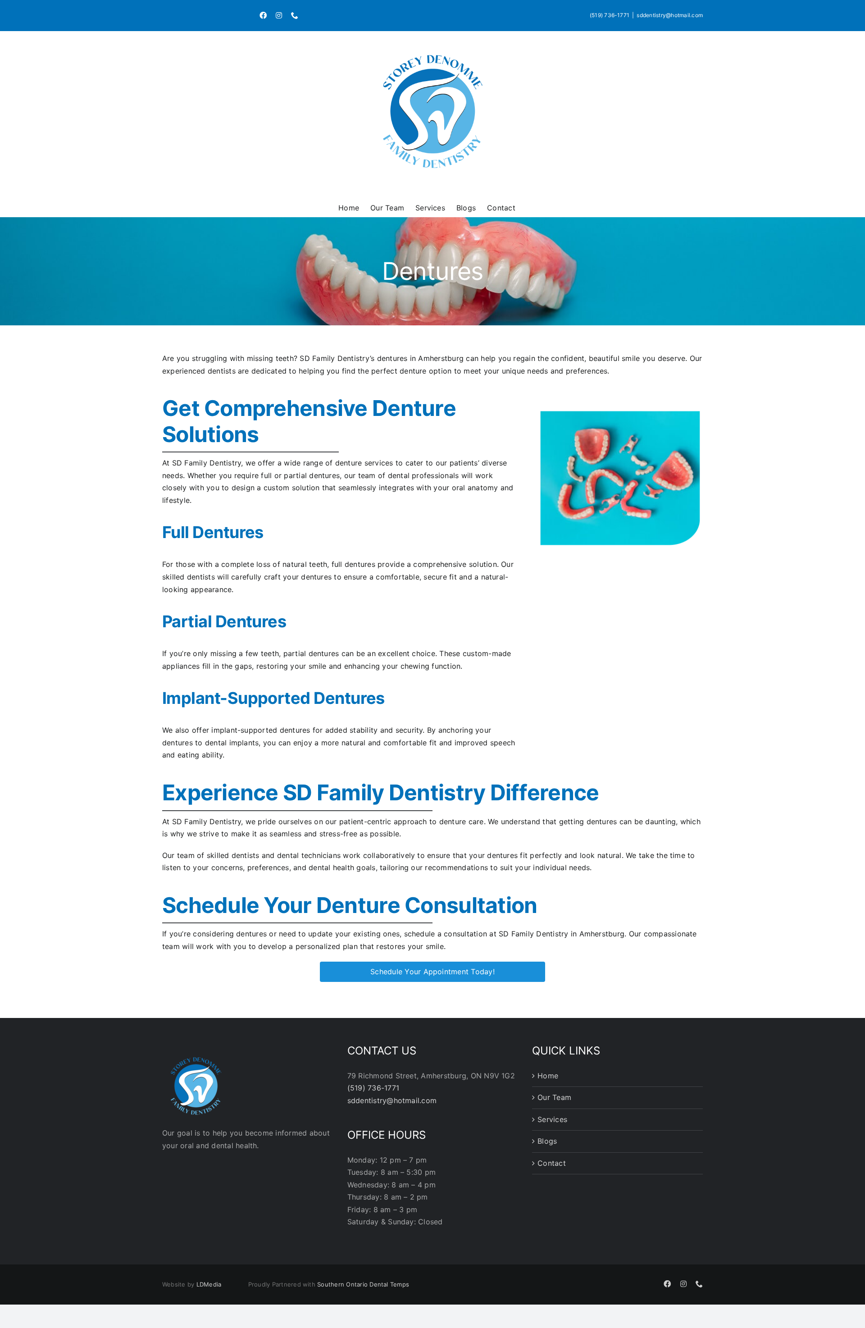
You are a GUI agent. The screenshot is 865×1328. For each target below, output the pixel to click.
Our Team (554, 1097)
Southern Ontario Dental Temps (363, 1284)
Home (547, 1075)
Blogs (547, 1140)
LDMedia (209, 1284)
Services (552, 1119)
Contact (551, 1163)
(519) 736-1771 (609, 15)
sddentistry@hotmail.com (670, 15)
